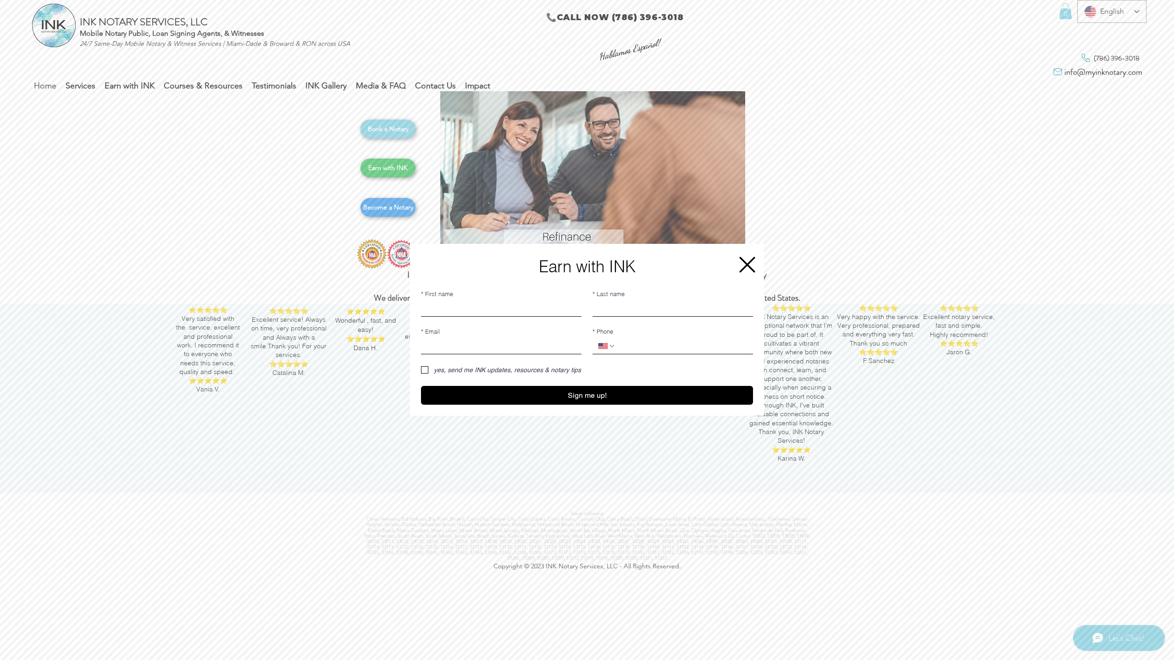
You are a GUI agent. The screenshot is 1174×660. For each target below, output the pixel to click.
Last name (609, 293)
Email (430, 331)
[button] (747, 265)
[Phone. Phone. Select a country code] (606, 346)
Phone (603, 331)
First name (437, 293)
